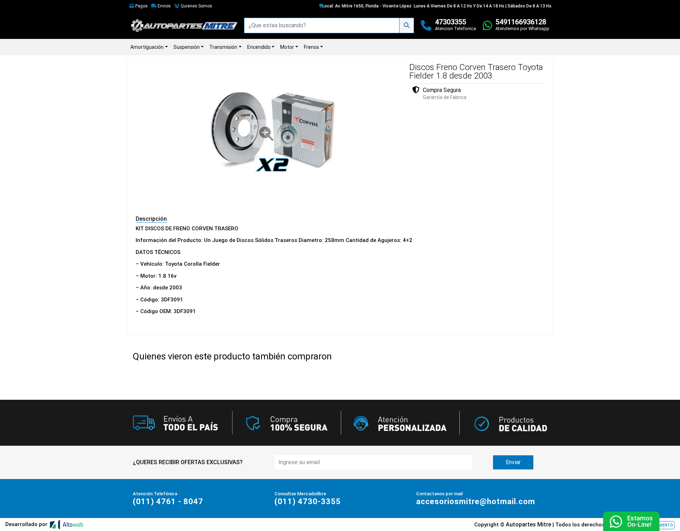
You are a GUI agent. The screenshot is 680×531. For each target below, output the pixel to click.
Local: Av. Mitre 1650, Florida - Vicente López (367, 6)
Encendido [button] (259, 47)
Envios (164, 6)
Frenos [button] (311, 47)
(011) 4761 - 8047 (168, 501)
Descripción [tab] (151, 218)
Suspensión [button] (187, 47)
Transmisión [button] (223, 47)
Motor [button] (287, 47)
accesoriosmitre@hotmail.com (475, 501)
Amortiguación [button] (147, 47)
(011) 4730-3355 (307, 501)
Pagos (141, 6)
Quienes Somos (196, 6)
